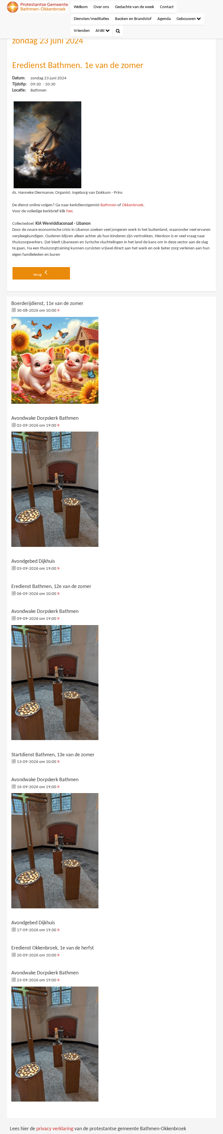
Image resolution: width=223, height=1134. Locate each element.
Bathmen (108, 205)
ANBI (100, 31)
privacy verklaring (54, 1129)
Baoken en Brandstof (133, 19)
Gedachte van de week (134, 7)
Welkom (81, 7)
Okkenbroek (132, 205)
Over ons (101, 7)
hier (69, 211)
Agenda (164, 19)
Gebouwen (187, 19)
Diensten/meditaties (91, 19)
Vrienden (82, 31)
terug (37, 275)
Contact (167, 7)
